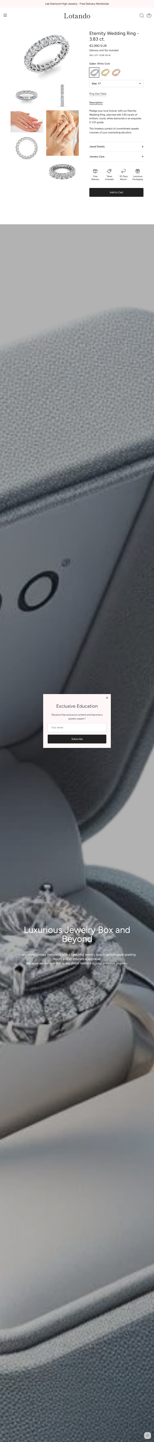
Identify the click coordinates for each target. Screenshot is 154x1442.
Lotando (77, 15)
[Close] (107, 698)
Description (96, 102)
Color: (99, 63)
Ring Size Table (97, 93)
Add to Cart (116, 192)
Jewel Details (97, 146)
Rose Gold (116, 72)
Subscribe (77, 738)
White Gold (94, 72)
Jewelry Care (96, 156)
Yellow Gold (105, 72)
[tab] (97, 103)
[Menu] (5, 15)
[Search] (141, 15)
